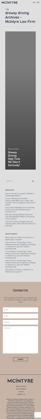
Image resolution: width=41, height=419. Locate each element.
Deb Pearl (9, 270)
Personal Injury (13, 149)
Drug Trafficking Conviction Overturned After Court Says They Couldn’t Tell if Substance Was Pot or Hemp (20, 202)
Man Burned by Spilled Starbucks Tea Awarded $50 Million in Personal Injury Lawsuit (20, 217)
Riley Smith (9, 237)
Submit (20, 359)
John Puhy (9, 242)
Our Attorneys (21, 389)
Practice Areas (21, 386)
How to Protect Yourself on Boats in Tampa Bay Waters (19, 195)
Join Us (21, 391)
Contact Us (21, 394)
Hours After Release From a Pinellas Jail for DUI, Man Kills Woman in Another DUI (19, 210)
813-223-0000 (17, 298)
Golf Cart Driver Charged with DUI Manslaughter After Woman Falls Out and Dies (20, 224)
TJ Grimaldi (9, 251)
